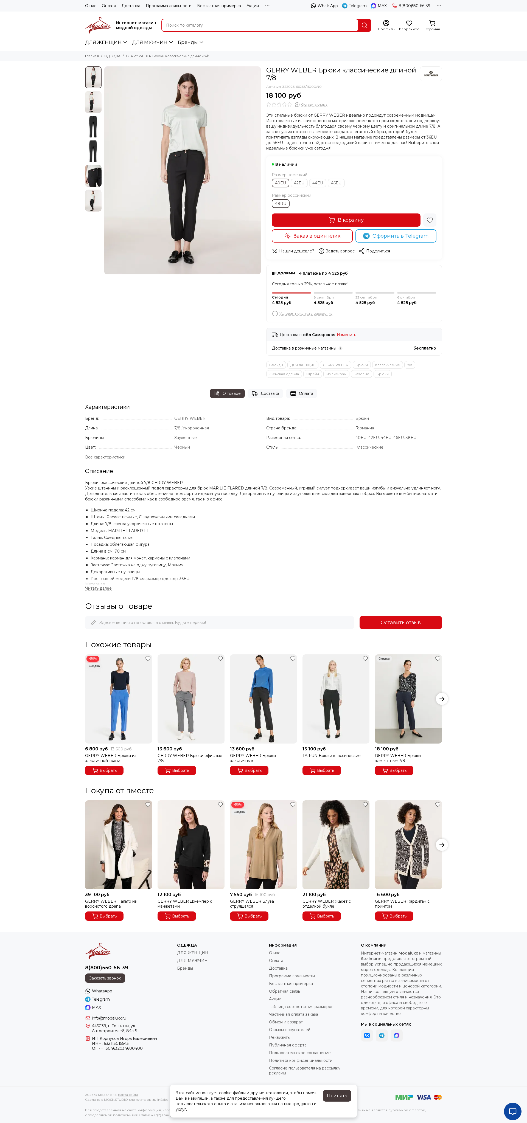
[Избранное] (429, 220)
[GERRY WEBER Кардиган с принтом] (408, 845)
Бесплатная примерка (219, 5)
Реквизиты (279, 1037)
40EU (280, 183)
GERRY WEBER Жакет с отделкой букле (326, 904)
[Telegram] (382, 1035)
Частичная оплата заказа (293, 1014)
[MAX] (397, 1035)
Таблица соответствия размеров (301, 1006)
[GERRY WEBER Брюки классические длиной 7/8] (182, 170)
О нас (90, 5)
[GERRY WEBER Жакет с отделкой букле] (335, 845)
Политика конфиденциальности (300, 1060)
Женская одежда (284, 374)
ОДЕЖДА (112, 56)
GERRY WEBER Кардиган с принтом (402, 904)
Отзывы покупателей (289, 1029)
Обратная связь (284, 991)
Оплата (109, 5)
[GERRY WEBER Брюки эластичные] (263, 699)
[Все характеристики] (105, 457)
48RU (280, 203)
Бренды (188, 42)
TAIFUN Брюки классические (331, 755)
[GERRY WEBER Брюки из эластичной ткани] (118, 699)
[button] (107, 170)
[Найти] (364, 25)
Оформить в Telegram (400, 236)
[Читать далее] (98, 588)
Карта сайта (128, 1095)
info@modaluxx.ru (109, 1018)
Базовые (361, 374)
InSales (162, 1099)
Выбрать (108, 770)
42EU (299, 183)
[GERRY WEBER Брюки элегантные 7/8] (408, 699)
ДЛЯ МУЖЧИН (149, 42)
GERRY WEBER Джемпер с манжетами (185, 904)
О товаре (232, 393)
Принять (337, 1095)
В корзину (351, 220)
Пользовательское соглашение (300, 1052)
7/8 (409, 365)
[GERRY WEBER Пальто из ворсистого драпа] (118, 845)
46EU (336, 183)
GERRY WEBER (335, 365)
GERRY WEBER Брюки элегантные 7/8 (398, 758)
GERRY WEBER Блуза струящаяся (252, 904)
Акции (252, 5)
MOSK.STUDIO (116, 1099)
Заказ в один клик (317, 236)
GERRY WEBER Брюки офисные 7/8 (190, 758)
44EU (317, 183)
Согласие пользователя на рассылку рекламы (304, 1071)
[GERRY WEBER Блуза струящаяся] (263, 845)
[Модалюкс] (98, 25)
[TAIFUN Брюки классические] (335, 699)
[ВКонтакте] (367, 1035)
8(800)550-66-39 (414, 5)
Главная (92, 56)
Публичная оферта (288, 1045)
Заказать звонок (105, 978)
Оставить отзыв (401, 623)
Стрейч (312, 374)
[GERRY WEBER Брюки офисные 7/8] (191, 699)
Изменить (346, 335)
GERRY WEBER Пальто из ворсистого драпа (111, 904)
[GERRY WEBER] (431, 74)
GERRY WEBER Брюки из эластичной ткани (110, 758)
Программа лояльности (169, 5)
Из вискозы (336, 374)
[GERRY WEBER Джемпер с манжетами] (191, 845)
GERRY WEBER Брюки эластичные (253, 758)
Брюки (362, 365)
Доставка (131, 5)
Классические (387, 365)
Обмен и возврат (286, 1022)
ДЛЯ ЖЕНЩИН (103, 42)
